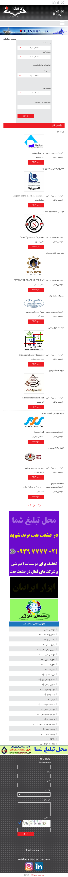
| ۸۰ (47, 635)
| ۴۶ (48, 734)
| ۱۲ (45, 704)
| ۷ (49, 694)
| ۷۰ (47, 655)
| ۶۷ (46, 650)
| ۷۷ (44, 724)
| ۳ (49, 645)
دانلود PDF (36, 162)
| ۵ (48, 709)
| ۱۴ (47, 675)
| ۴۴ (48, 660)
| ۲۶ (46, 680)
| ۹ (51, 699)
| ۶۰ (50, 670)
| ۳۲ (48, 665)
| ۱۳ (47, 685)
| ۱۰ (46, 714)
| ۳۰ (49, 640)
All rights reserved (37, 875)
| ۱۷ (47, 729)
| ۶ (49, 719)
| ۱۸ (47, 630)
